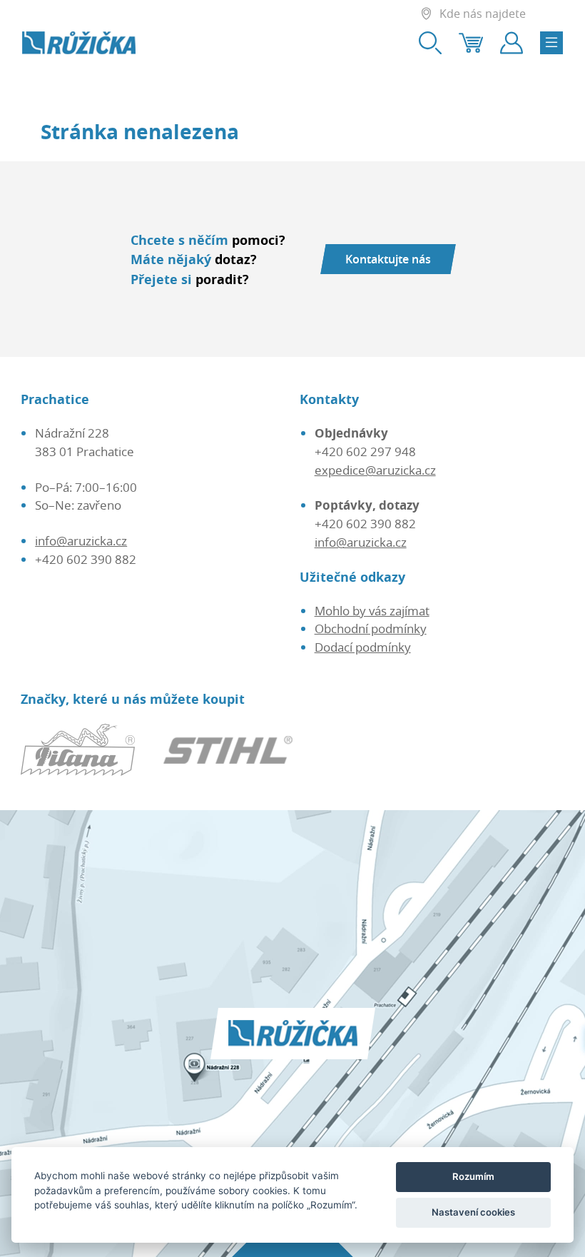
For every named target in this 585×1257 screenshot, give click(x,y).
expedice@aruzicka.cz (375, 470)
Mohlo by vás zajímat (372, 610)
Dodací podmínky (363, 647)
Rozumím (473, 1176)
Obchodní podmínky (371, 628)
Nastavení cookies (473, 1212)
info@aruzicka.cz (81, 540)
